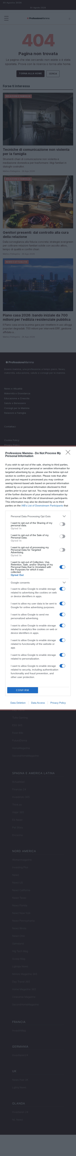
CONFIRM (22, 690)
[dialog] (38, 578)
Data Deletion (18, 702)
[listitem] (38, 516)
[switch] (62, 524)
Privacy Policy (58, 702)
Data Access (38, 702)
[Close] (69, 453)
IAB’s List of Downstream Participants (42, 505)
